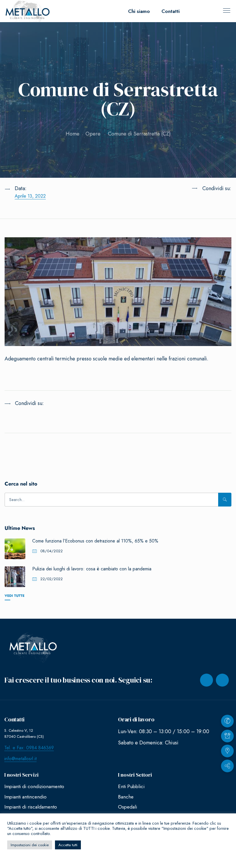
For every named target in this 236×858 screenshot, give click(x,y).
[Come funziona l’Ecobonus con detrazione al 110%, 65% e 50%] (15, 548)
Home (72, 133)
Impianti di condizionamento (34, 786)
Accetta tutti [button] (67, 845)
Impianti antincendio (25, 796)
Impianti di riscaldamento (30, 806)
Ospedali (127, 806)
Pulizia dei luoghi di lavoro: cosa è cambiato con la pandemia (91, 568)
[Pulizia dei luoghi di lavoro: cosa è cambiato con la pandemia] (15, 576)
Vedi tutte (14, 595)
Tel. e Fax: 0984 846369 (29, 747)
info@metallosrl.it (20, 758)
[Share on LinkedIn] (201, 202)
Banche (126, 796)
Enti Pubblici (131, 786)
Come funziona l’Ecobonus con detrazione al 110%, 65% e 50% (95, 541)
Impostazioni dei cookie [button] (30, 845)
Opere (92, 133)
